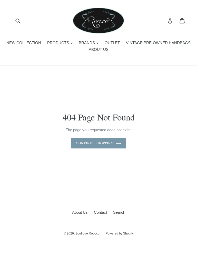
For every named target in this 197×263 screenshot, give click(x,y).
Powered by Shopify (120, 233)
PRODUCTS (61, 42)
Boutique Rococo (87, 233)
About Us (80, 212)
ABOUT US (99, 49)
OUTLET (112, 43)
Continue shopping (95, 143)
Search (119, 212)
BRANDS (90, 42)
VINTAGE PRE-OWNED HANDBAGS (158, 43)
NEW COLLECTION (23, 43)
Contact (100, 212)
